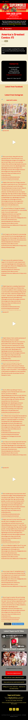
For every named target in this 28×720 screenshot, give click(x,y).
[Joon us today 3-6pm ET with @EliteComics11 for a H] (14, 583)
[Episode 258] (14, 142)
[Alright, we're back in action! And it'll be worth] (14, 531)
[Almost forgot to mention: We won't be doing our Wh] (14, 609)
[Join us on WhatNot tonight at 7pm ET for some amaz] (14, 557)
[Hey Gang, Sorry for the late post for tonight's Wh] (14, 116)
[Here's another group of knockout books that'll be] (14, 505)
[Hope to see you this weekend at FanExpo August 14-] (14, 271)
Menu (7, 2)
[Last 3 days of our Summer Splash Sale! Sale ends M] (14, 453)
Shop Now (8, 28)
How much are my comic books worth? (14, 682)
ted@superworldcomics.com (14, 18)
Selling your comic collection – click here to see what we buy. (14, 687)
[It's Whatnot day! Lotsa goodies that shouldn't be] (14, 427)
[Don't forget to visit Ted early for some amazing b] (14, 246)
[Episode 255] (14, 479)
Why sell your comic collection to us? (14, 677)
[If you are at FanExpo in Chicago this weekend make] (14, 220)
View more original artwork (14, 673)
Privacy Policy (14, 716)
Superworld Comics (14, 7)
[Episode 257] (14, 323)
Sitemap (24, 715)
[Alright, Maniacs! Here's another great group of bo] (14, 349)
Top (26, 718)
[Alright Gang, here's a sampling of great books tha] (14, 297)
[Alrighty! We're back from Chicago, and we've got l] (14, 194)
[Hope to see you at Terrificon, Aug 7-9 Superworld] (14, 375)
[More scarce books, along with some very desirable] (14, 168)
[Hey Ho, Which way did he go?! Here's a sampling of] (14, 401)
